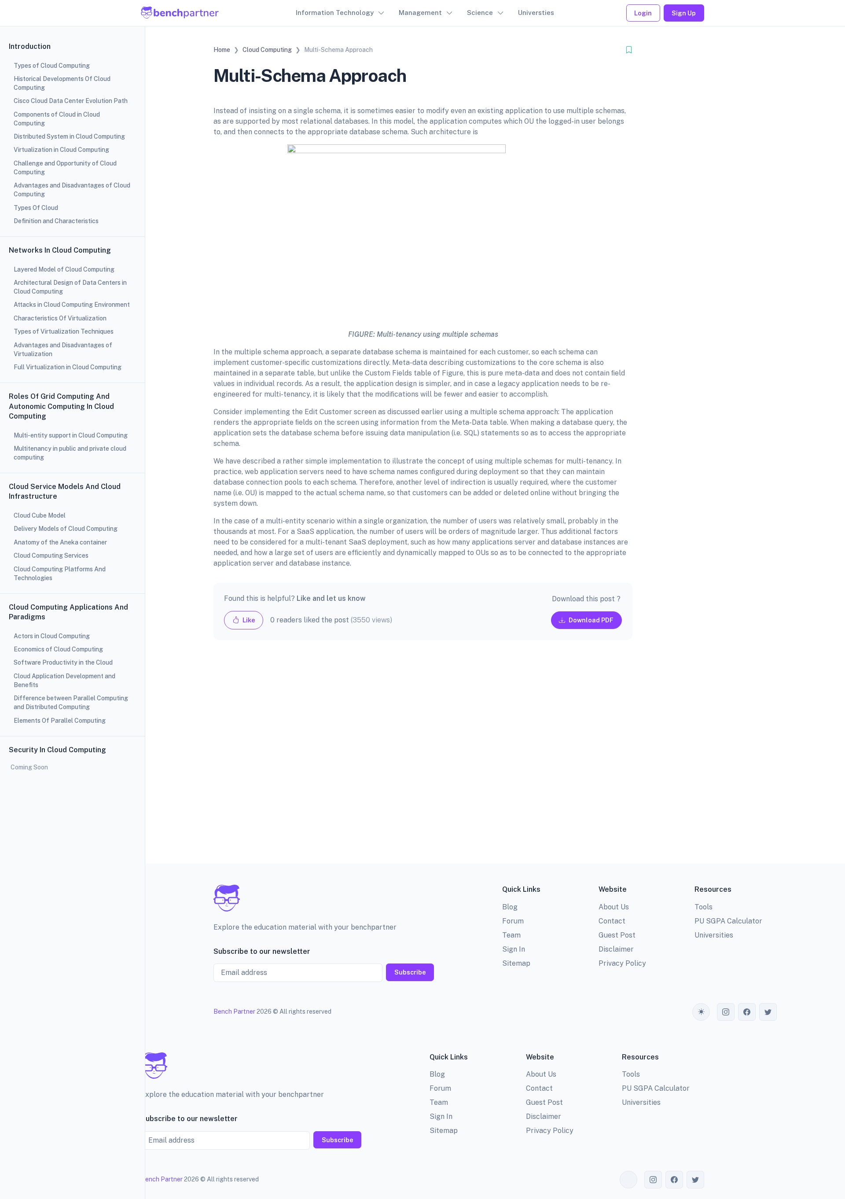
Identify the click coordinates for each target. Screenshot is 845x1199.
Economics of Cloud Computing (58, 649)
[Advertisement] (422, 759)
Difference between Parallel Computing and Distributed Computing (71, 702)
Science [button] (480, 12)
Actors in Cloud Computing (52, 636)
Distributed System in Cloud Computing (69, 136)
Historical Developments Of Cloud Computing (62, 83)
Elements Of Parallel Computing (60, 720)
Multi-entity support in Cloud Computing (71, 435)
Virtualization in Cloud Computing (61, 149)
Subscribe (410, 972)
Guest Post (617, 935)
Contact (612, 921)
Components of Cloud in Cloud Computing (57, 119)
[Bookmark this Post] (628, 50)
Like (248, 620)
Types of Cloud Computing (52, 65)
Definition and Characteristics (56, 220)
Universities (713, 935)
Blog (510, 907)
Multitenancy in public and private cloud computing (70, 453)
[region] (72, 599)
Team (511, 935)
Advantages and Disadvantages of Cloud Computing (72, 190)
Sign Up (684, 13)
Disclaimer (616, 949)
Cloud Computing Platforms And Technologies (60, 573)
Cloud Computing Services (51, 555)
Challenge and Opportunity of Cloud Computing (65, 168)
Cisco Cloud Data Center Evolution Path (71, 100)
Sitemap (516, 963)
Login (643, 13)
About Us (614, 907)
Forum (513, 921)
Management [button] (420, 12)
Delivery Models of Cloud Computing (66, 528)
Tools (703, 907)
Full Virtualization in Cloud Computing (67, 367)
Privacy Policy (622, 963)
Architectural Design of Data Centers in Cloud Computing (70, 287)
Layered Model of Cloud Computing (64, 269)
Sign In (513, 949)
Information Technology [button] (335, 12)
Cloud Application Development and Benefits (64, 680)
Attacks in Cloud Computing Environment (72, 304)
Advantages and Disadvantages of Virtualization (63, 349)
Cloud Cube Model (40, 515)
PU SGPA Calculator (728, 921)
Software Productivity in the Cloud (63, 662)
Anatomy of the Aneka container (60, 542)
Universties (536, 12)
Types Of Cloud (36, 207)
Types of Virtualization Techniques (64, 331)
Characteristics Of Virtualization (60, 318)
